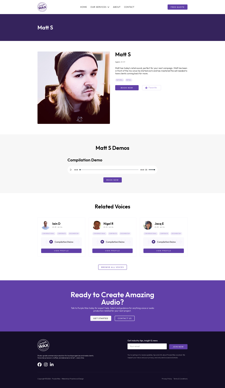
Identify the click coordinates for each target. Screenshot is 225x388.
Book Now (127, 88)
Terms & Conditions (180, 379)
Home (83, 7)
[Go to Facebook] (40, 365)
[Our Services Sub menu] (108, 7)
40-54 (60, 227)
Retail (128, 80)
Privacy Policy (167, 379)
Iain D (56, 224)
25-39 (123, 62)
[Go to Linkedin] (52, 365)
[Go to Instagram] (46, 365)
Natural (119, 80)
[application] (112, 169)
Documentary (74, 233)
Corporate (62, 233)
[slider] (152, 169)
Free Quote (177, 7)
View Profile (61, 251)
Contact (129, 7)
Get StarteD (100, 318)
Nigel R (108, 224)
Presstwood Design (77, 379)
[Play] (71, 169)
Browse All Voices (112, 267)
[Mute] (146, 169)
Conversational (48, 233)
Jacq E (159, 224)
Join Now (178, 347)
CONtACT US (125, 318)
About (117, 7)
